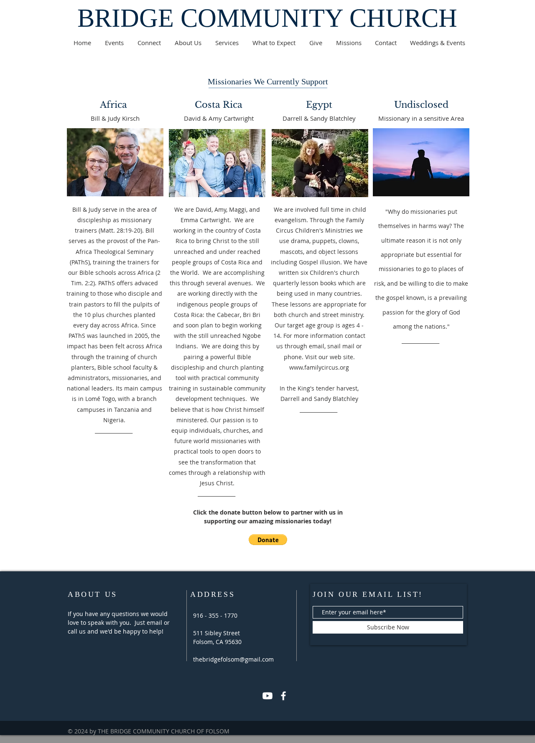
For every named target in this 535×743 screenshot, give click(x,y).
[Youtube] (267, 696)
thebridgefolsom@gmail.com (233, 659)
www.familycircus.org (319, 367)
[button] (268, 539)
